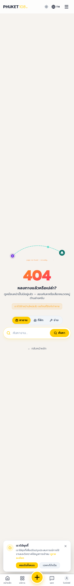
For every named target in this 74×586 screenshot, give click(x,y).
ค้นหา (61, 333)
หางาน (23, 320)
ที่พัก (40, 320)
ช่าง (56, 320)
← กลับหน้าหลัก (37, 349)
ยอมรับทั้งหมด (27, 565)
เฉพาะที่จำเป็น (50, 565)
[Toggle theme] (46, 7)
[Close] (65, 546)
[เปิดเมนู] (66, 6)
